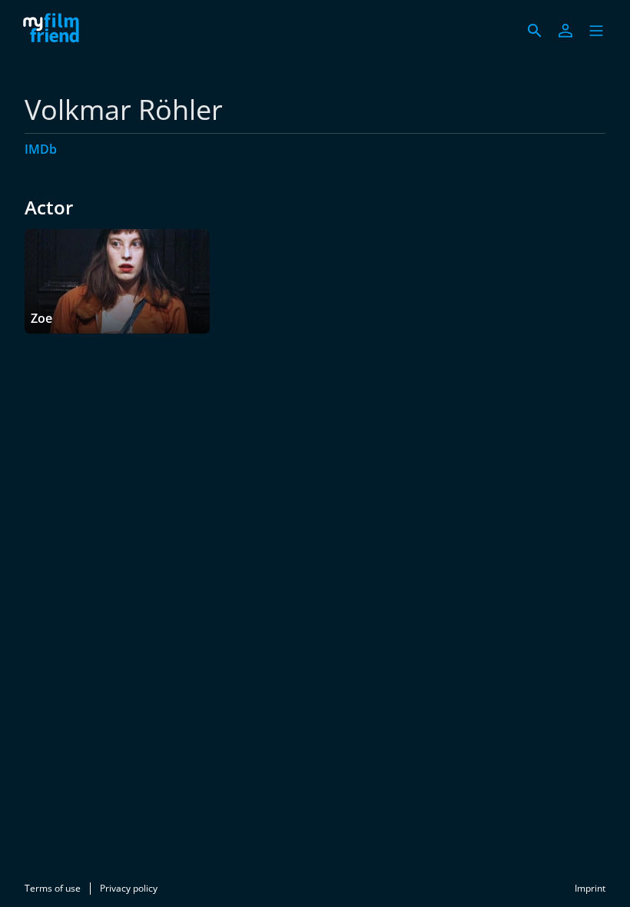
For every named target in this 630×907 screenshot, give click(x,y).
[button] (596, 30)
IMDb (41, 149)
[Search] (534, 30)
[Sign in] (565, 30)
